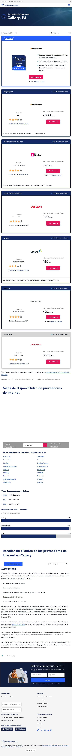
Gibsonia (40, 476)
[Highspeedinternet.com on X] (41, 730)
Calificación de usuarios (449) (18, 270)
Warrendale (7, 482)
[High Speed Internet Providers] (9, 5)
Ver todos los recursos (42, 706)
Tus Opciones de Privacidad (16, 747)
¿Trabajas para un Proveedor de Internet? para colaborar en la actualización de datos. (30, 379)
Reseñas (3, 700)
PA (7, 656)
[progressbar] (36, 520)
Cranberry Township (10, 466)
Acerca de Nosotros (42, 717)
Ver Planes (34, 77)
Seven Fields (7, 460)
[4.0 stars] (19, 221)
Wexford (40, 473)
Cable (5, 495)
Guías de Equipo (41, 700)
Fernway (6, 473)
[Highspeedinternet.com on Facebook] (38, 730)
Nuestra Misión (41, 720)
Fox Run (6, 463)
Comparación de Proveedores (44, 696)
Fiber (5, 504)
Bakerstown (41, 469)
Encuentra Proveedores (7, 696)
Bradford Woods (42, 463)
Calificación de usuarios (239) (18, 124)
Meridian (40, 479)
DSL (4, 499)
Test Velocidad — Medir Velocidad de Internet (12, 717)
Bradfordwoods (42, 466)
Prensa (39, 727)
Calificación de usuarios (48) (18, 364)
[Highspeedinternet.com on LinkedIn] (51, 730)
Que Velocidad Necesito (7, 720)
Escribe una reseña (13, 564)
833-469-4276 (56, 175)
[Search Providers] (19, 704)
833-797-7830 (39, 82)
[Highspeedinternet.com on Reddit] (48, 730)
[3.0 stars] (16, 221)
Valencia (6, 469)
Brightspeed (54, 446)
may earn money (7, 1)
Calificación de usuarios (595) (18, 174)
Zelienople (40, 457)
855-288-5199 (56, 322)
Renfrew (6, 476)
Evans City (6, 457)
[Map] (36, 421)
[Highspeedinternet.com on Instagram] (45, 730)
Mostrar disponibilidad (10, 445)
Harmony (40, 460)
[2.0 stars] (13, 221)
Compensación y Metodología (49, 745)
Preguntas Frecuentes (42, 703)
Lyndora (40, 482)
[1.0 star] (11, 221)
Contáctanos (40, 723)
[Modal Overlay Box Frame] (36, 674)
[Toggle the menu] (69, 5)
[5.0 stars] (21, 221)
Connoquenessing (9, 479)
